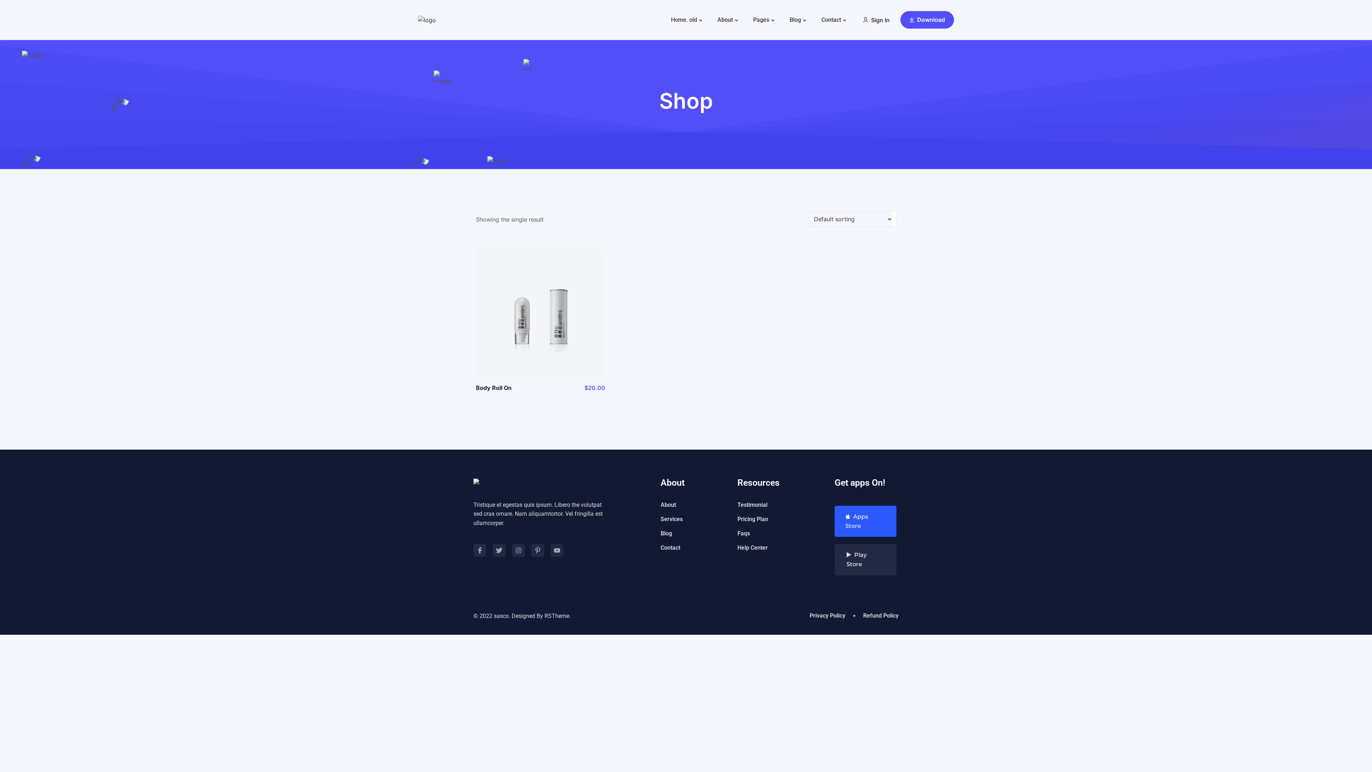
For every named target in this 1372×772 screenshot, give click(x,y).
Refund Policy (881, 616)
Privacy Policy (827, 616)
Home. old (684, 19)
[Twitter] (499, 550)
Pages (761, 19)
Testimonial (752, 504)
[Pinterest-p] (537, 550)
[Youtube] (557, 550)
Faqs (743, 533)
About (725, 19)
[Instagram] (518, 550)
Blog (795, 19)
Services (672, 519)
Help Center (752, 547)
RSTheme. (558, 616)
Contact (831, 19)
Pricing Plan (752, 519)
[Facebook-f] (479, 550)
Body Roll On (494, 387)
